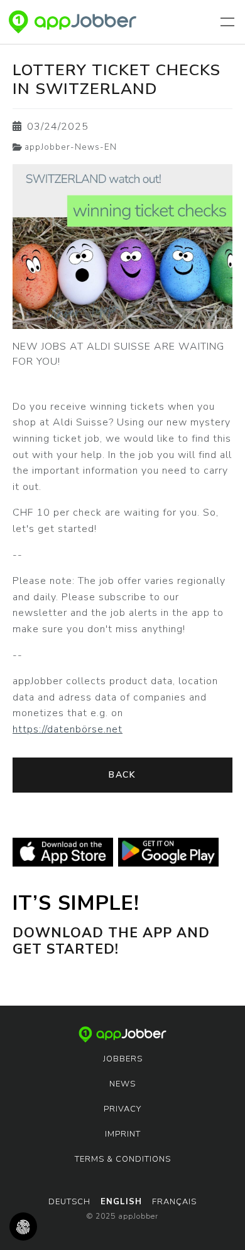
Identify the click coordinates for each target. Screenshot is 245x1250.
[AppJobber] (73, 22)
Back (122, 775)
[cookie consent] (23, 1226)
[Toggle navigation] (229, 22)
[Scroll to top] (217, 1222)
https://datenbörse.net (67, 729)
